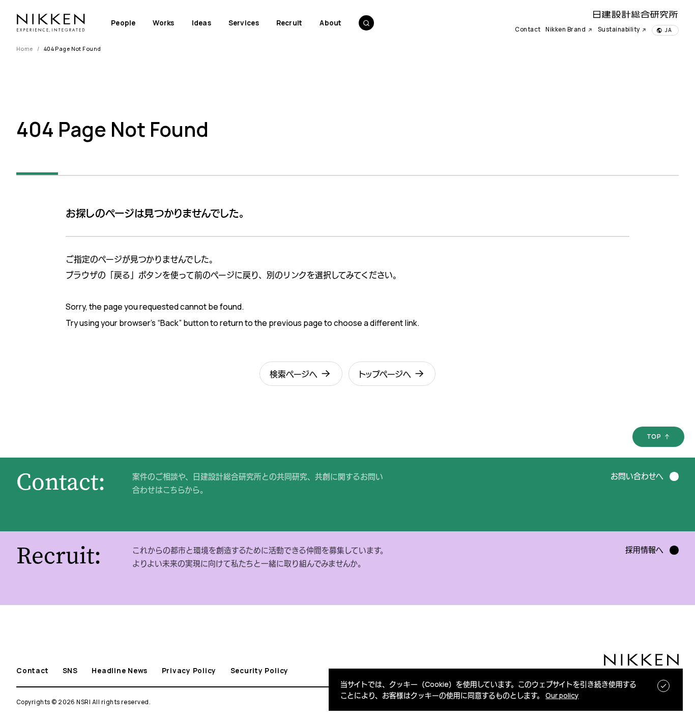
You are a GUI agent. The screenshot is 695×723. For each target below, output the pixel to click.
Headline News (120, 670)
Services (243, 22)
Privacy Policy (189, 670)
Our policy (561, 695)
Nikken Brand (566, 29)
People (123, 22)
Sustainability (619, 29)
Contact (527, 29)
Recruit (289, 22)
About (330, 22)
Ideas (201, 22)
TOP (654, 436)
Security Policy (259, 670)
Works (163, 22)
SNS (70, 670)
